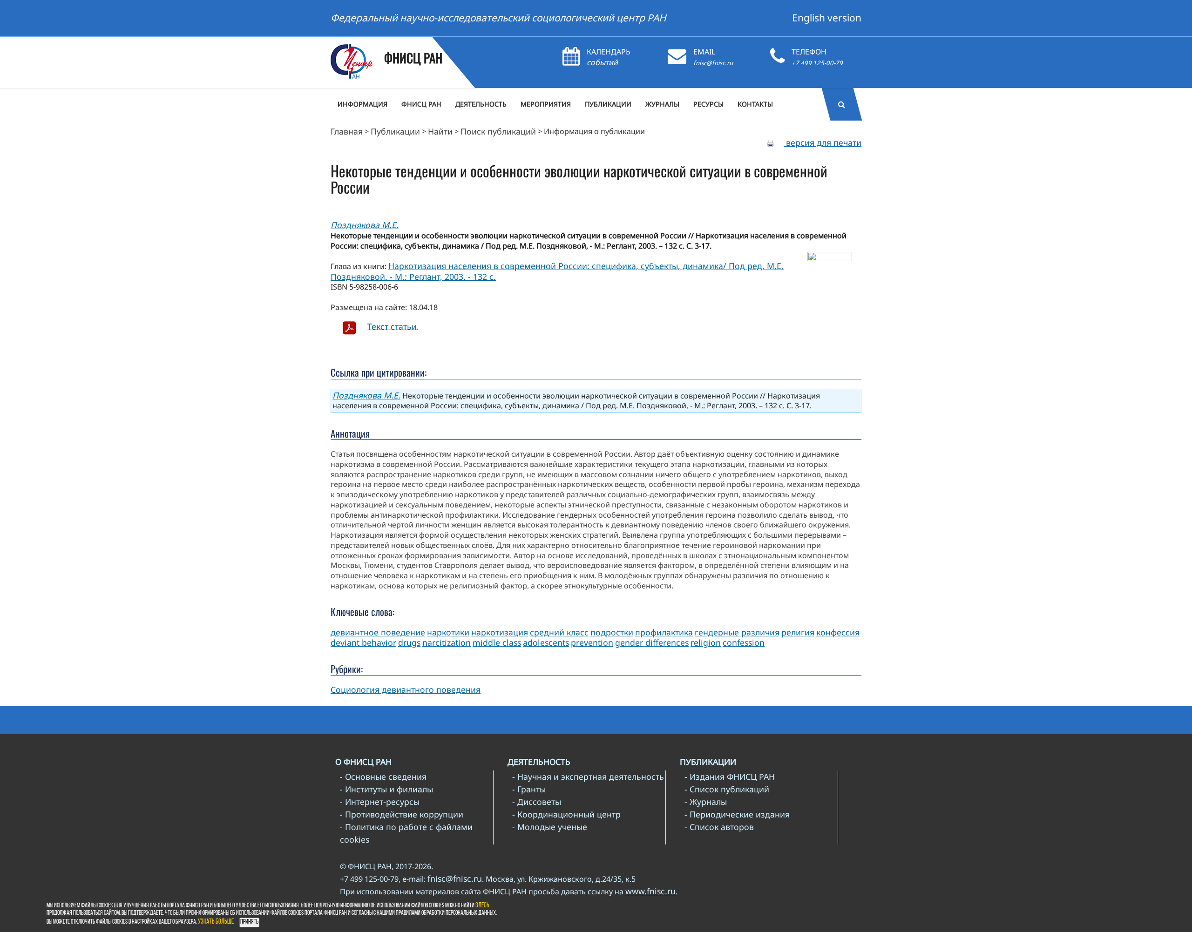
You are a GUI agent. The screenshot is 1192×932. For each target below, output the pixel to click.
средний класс (559, 632)
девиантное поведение (378, 632)
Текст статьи (392, 325)
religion (706, 642)
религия (797, 632)
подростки (611, 632)
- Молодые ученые (549, 826)
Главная (347, 131)
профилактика (664, 632)
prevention (592, 642)
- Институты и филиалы (386, 789)
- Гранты (529, 789)
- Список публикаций (726, 789)
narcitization (446, 642)
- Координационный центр (566, 814)
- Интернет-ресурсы (380, 801)
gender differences (652, 642)
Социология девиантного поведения (406, 689)
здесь (482, 905)
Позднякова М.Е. (365, 224)
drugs (409, 642)
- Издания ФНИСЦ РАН (729, 776)
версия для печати (822, 142)
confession (744, 642)
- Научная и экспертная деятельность (588, 776)
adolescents (546, 642)
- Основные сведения (383, 776)
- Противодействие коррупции (401, 814)
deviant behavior (363, 642)
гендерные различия (737, 632)
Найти (440, 131)
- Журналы (705, 801)
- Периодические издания (737, 814)
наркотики (448, 632)
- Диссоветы (536, 801)
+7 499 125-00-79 (817, 63)
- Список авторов (719, 826)
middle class (497, 642)
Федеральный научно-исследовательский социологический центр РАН (498, 17)
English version (826, 17)
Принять (249, 921)
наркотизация (499, 632)
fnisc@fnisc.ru (713, 63)
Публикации (395, 131)
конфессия (838, 632)
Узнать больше (216, 921)
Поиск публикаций (498, 131)
